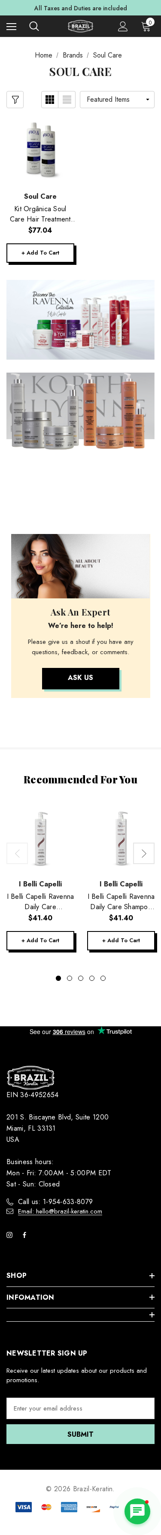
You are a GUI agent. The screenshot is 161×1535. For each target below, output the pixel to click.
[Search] (34, 26)
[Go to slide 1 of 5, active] (58, 978)
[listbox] (117, 99)
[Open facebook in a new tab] (26, 1235)
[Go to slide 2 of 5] (69, 978)
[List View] (67, 99)
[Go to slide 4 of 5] (91, 978)
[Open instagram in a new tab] (11, 1235)
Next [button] (144, 853)
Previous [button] (17, 853)
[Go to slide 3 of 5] (80, 978)
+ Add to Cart (40, 253)
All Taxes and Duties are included (80, 8)
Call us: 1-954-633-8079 (55, 1202)
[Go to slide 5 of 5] (103, 978)
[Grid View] (49, 99)
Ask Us (80, 678)
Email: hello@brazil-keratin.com (60, 1211)
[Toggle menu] (11, 26)
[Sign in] (123, 26)
